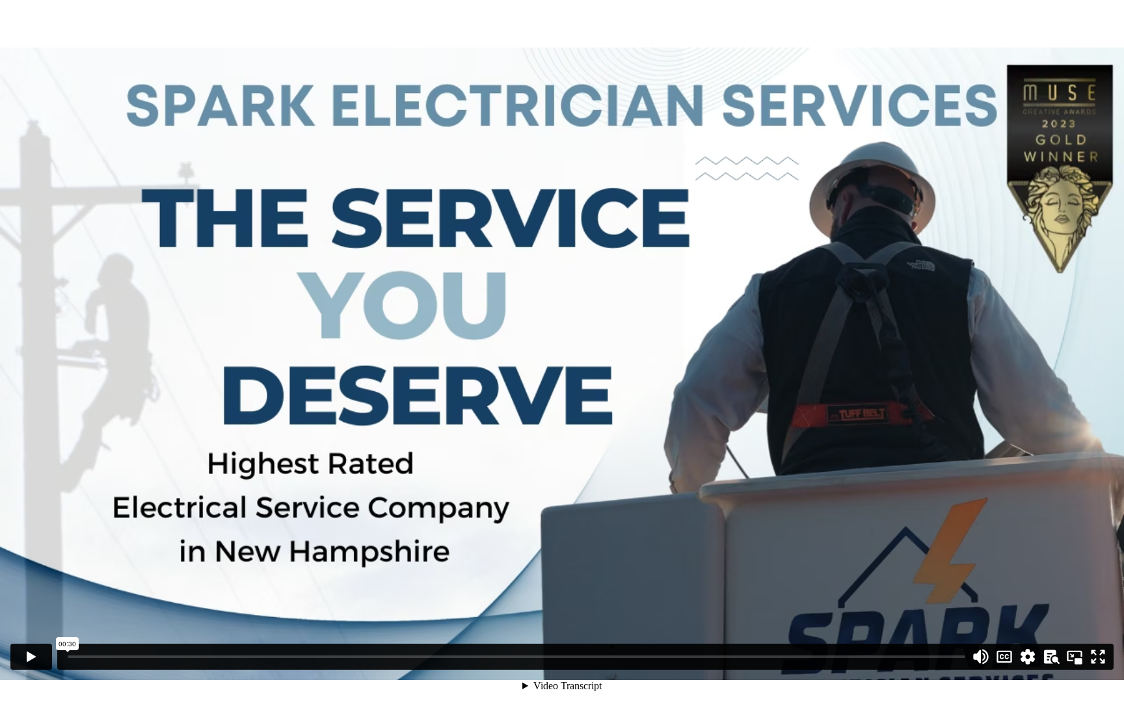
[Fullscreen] (1098, 656)
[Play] (31, 657)
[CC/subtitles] (1004, 656)
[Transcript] (1051, 656)
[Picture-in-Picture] (1074, 656)
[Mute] (980, 656)
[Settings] (1027, 656)
